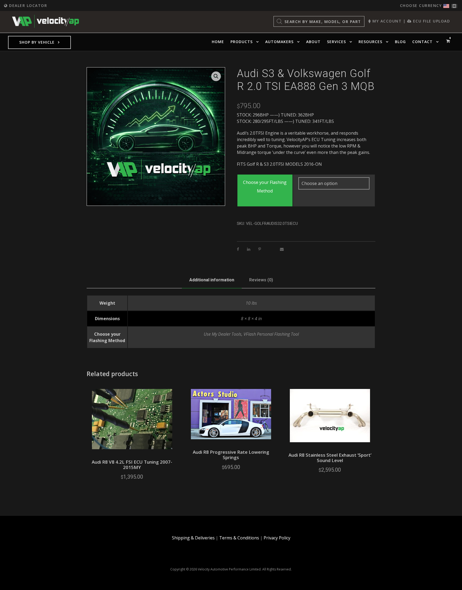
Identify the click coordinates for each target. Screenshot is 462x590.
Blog (400, 41)
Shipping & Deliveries (193, 538)
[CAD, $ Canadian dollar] (454, 5)
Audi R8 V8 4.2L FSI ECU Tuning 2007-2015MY (132, 464)
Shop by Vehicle (37, 42)
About (313, 41)
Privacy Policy (277, 538)
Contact (422, 41)
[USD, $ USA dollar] (446, 5)
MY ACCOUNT (386, 21)
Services (336, 41)
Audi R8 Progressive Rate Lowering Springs (231, 454)
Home (218, 41)
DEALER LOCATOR (27, 5)
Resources (370, 41)
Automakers (279, 41)
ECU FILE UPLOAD (430, 21)
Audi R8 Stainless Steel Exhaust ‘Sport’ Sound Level (329, 457)
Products (241, 41)
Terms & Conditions (239, 538)
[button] (216, 76)
